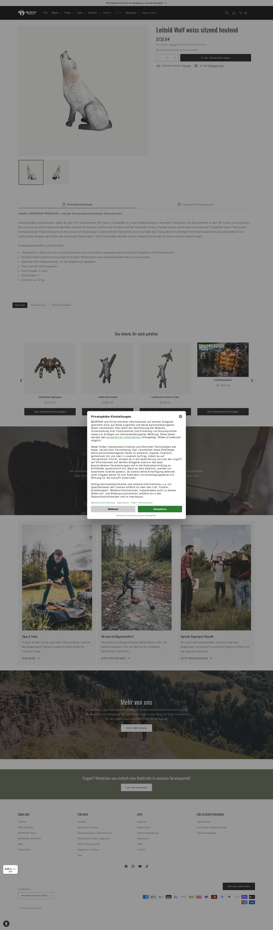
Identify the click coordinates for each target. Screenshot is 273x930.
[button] (6, 923)
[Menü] (16, 867)
